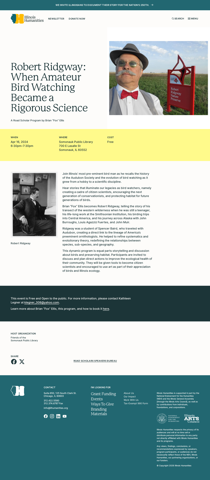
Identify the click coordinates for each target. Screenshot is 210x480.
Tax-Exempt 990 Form (136, 403)
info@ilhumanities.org (56, 407)
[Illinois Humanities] (27, 19)
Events (97, 399)
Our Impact (130, 396)
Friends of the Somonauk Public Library (24, 339)
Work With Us (131, 400)
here (106, 308)
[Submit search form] (173, 19)
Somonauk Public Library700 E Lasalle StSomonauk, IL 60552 (76, 146)
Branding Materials (99, 411)
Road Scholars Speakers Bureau (95, 360)
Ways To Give (102, 404)
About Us (129, 393)
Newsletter (56, 18)
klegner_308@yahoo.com (41, 302)
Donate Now (77, 18)
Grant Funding (103, 394)
